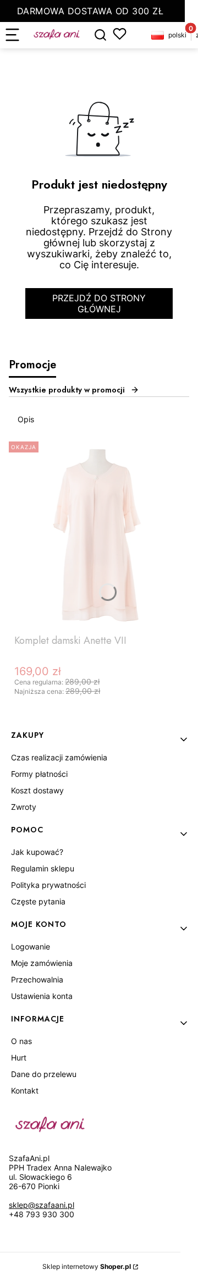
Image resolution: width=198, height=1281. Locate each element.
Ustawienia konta (42, 996)
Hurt (18, 1057)
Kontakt (24, 1090)
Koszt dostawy (37, 790)
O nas (21, 1041)
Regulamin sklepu (42, 868)
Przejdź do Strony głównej (99, 303)
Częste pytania (38, 901)
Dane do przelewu (43, 1074)
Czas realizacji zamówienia (59, 757)
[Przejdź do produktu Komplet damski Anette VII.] (99, 533)
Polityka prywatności (48, 885)
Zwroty (23, 806)
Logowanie (30, 946)
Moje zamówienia (42, 963)
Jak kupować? (37, 852)
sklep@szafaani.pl (41, 1205)
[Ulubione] (120, 34)
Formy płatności (39, 773)
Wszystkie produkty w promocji (67, 389)
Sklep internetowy (86, 1266)
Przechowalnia (37, 979)
